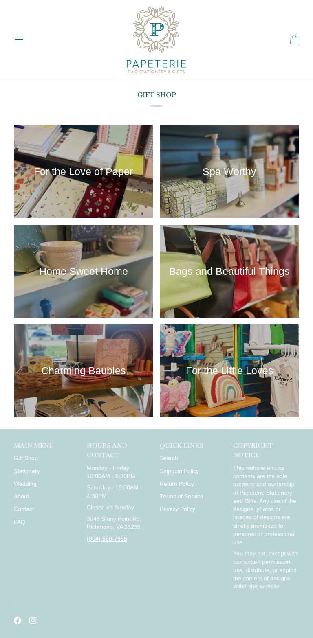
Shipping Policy (179, 471)
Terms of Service (181, 496)
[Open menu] (26, 39)
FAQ (19, 522)
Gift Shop (26, 458)
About (21, 496)
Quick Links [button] (181, 445)
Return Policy (177, 484)
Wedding (25, 484)
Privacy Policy (177, 509)
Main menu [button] (34, 445)
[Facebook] (17, 620)
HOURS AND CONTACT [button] (107, 450)
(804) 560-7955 (107, 539)
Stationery (27, 471)
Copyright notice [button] (253, 450)
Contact (24, 509)
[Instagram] (33, 620)
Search (169, 458)
